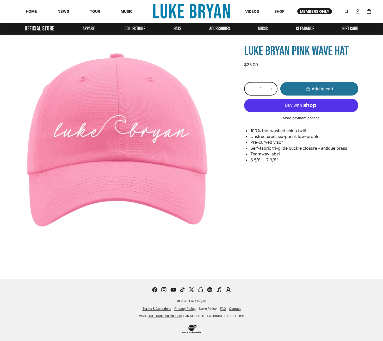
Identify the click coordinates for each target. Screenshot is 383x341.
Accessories (219, 29)
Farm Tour (135, 68)
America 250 (135, 53)
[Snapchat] (200, 290)
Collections (135, 29)
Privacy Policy (185, 309)
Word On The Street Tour (135, 43)
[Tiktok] (182, 290)
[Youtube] (173, 290)
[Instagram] (164, 290)
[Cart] (369, 11)
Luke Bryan (197, 301)
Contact (235, 309)
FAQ (223, 309)
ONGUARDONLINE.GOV (164, 316)
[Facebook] (155, 290)
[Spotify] (210, 290)
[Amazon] (228, 290)
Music (263, 29)
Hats (177, 29)
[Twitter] (191, 290)
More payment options (301, 118)
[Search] (346, 11)
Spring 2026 (135, 61)
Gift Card (350, 29)
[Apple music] (219, 290)
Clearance (305, 29)
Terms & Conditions (157, 309)
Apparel (89, 29)
